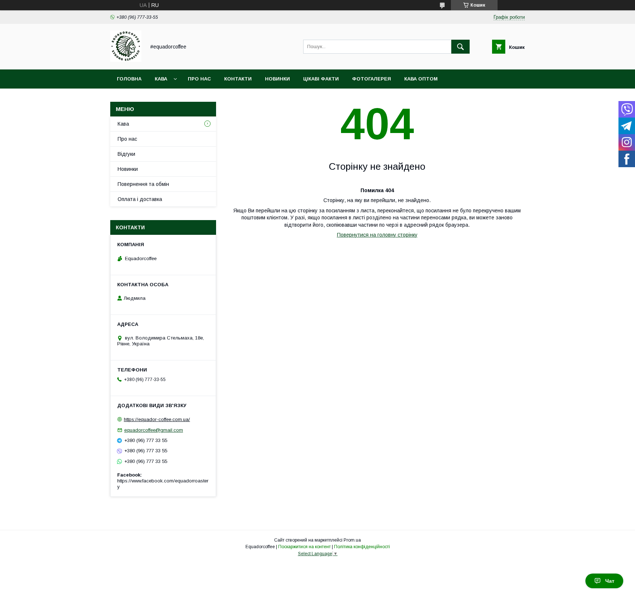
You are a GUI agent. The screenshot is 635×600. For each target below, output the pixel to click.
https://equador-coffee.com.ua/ (157, 419)
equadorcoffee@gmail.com (153, 430)
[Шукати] (460, 47)
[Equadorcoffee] (125, 60)
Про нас (199, 79)
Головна (129, 79)
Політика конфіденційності (362, 546)
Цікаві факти (321, 79)
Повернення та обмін (143, 184)
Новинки (277, 79)
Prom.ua (352, 540)
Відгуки (126, 154)
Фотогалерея (371, 79)
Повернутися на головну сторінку (377, 235)
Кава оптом (421, 79)
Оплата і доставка (140, 199)
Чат (609, 581)
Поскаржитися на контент (304, 546)
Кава (161, 79)
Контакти (238, 79)
